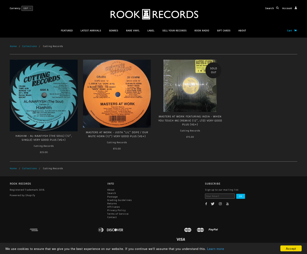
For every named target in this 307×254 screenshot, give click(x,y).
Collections (29, 46)
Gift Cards (224, 30)
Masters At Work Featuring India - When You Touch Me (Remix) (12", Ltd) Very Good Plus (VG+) (190, 120)
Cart (290, 30)
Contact (112, 217)
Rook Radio (202, 30)
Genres (113, 30)
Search (270, 8)
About (242, 30)
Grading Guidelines (119, 200)
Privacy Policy (116, 210)
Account (287, 8)
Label (151, 30)
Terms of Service (118, 213)
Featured (67, 30)
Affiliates (113, 207)
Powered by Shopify (22, 195)
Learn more (215, 248)
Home (13, 46)
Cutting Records (44, 146)
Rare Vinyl (133, 30)
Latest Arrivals (91, 30)
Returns (112, 203)
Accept (291, 248)
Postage (112, 196)
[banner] (153, 14)
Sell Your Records (174, 30)
